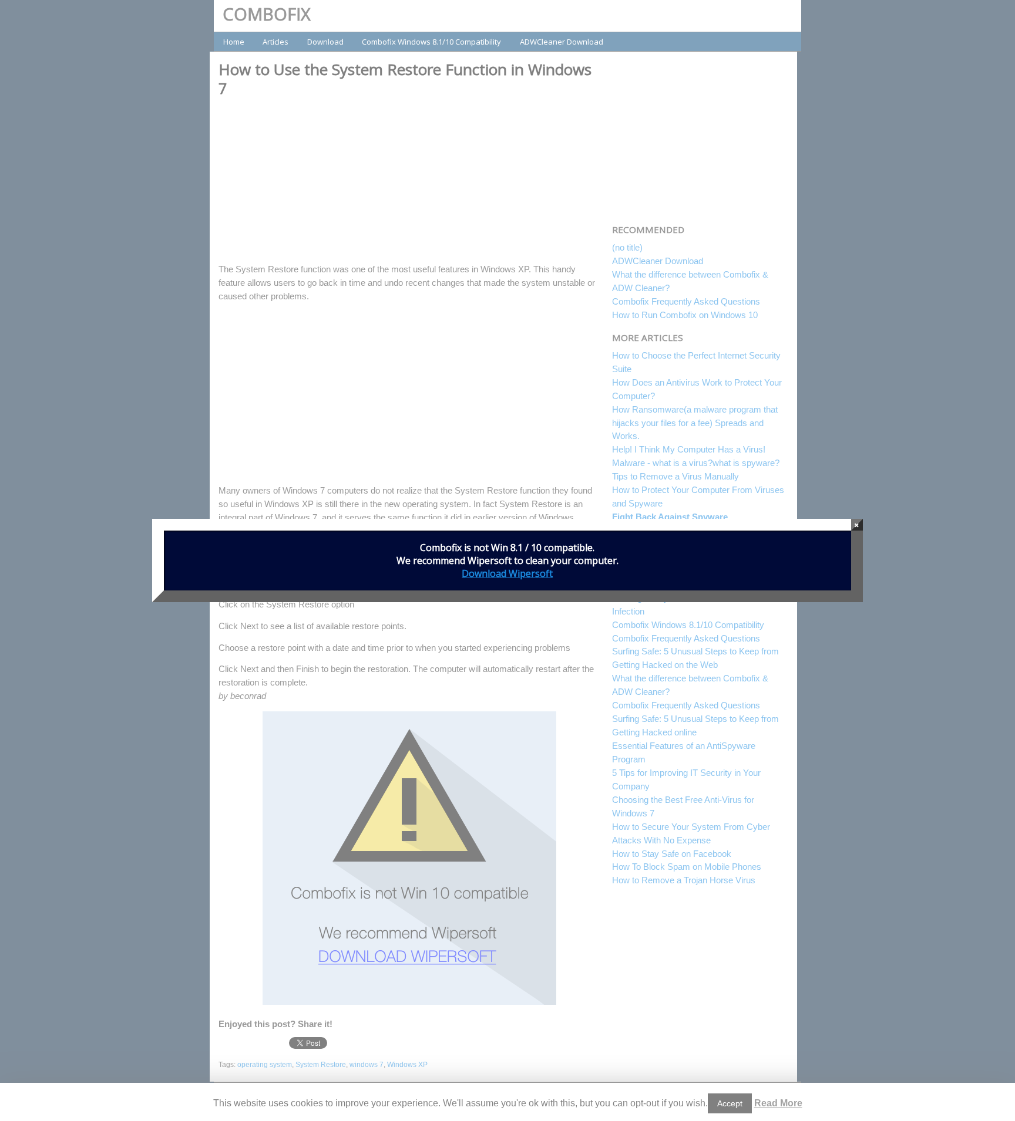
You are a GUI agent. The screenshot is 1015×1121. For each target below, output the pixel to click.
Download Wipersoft (507, 573)
